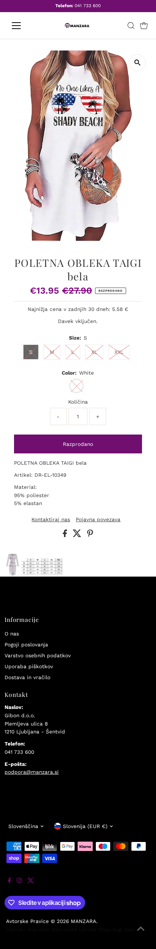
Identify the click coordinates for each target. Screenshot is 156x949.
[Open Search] (131, 25)
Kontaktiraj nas (50, 519)
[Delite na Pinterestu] (90, 535)
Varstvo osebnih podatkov (38, 655)
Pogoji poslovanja (26, 644)
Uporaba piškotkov (29, 666)
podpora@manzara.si (32, 772)
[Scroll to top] (140, 933)
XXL (118, 352)
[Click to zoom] (137, 62)
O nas (12, 634)
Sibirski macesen (28, 929)
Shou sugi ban (116, 929)
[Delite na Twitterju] (78, 535)
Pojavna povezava (98, 519)
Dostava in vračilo (27, 677)
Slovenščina (23, 826)
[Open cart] (144, 26)
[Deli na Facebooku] (66, 535)
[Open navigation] (23, 25)
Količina (78, 402)
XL (94, 352)
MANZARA (83, 921)
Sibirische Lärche (74, 929)
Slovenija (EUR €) (85, 826)
